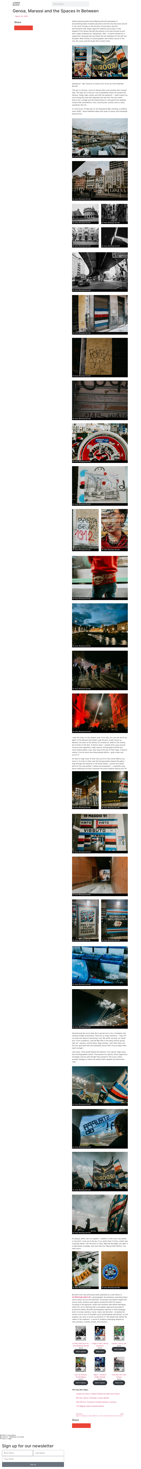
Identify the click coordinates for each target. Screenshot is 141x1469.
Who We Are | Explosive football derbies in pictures (96, 1402)
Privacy (3, 1438)
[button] (16, 28)
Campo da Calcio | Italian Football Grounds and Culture (98, 1394)
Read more (100, 1351)
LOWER (16, 4)
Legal (9, 1438)
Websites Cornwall (16, 1437)
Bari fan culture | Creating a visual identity (93, 1398)
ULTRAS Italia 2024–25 (81, 1297)
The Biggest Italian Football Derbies (90, 1406)
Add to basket (81, 1351)
